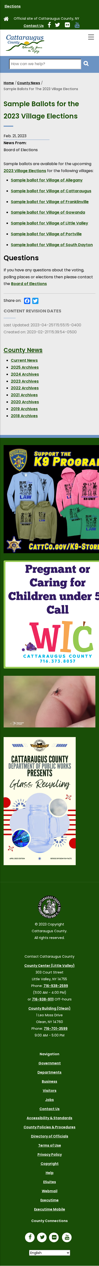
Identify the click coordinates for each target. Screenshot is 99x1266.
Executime (49, 1200)
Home (9, 83)
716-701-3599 (56, 1028)
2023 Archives (25, 381)
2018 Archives (24, 416)
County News (28, 83)
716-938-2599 (55, 985)
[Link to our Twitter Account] (59, 25)
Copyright (50, 1163)
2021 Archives (24, 395)
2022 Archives (25, 388)
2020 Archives (25, 402)
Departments (49, 1072)
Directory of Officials (49, 1136)
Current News (24, 360)
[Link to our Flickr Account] (69, 25)
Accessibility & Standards (49, 1118)
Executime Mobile (49, 1209)
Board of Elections (29, 283)
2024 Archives (25, 374)
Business (49, 1081)
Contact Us (34, 25)
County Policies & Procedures (49, 1127)
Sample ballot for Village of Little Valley (49, 223)
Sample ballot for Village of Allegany (47, 180)
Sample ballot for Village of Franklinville (50, 202)
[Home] (25, 43)
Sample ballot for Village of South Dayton (52, 245)
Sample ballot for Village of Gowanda (48, 212)
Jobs (49, 1099)
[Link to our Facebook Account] (51, 25)
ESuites (49, 1181)
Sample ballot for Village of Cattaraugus (51, 191)
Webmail (49, 1191)
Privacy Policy (49, 1154)
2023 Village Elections (25, 171)
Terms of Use (49, 1145)
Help (50, 1172)
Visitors (49, 1090)
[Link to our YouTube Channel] (68, 1237)
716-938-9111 (43, 999)
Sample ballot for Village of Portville (46, 234)
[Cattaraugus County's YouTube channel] (79, 25)
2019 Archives (24, 409)
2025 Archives (25, 367)
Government (49, 1063)
